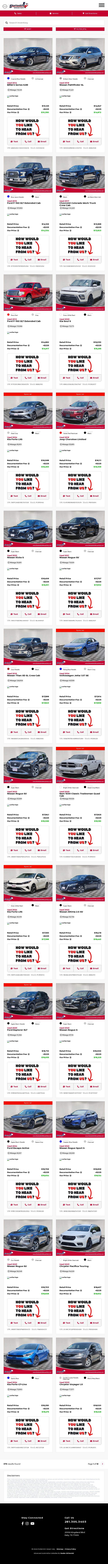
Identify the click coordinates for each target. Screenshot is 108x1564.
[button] (50, 55)
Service (55, 13)
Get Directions (91, 13)
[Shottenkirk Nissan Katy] (19, 5)
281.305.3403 (75, 1521)
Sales (19, 13)
